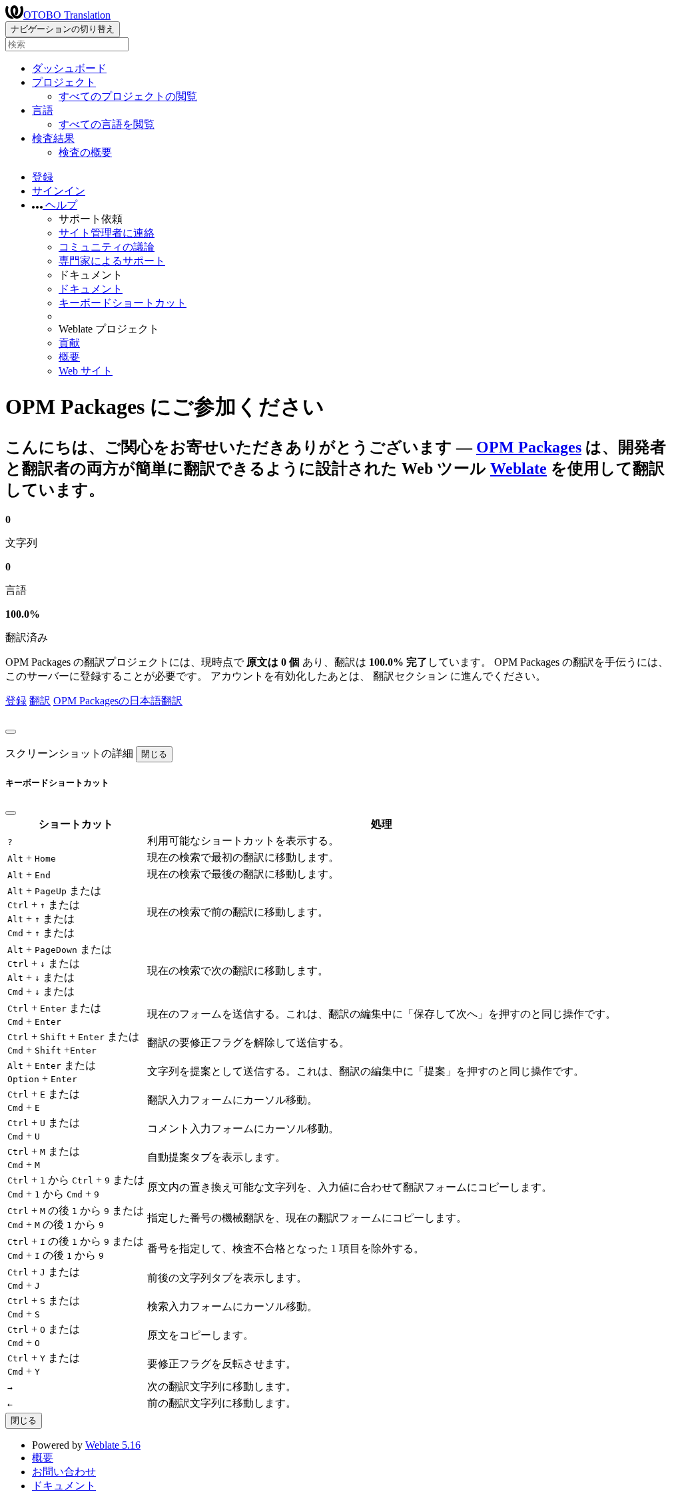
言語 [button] (42, 110)
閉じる (154, 754)
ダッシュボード (69, 68)
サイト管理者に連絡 (107, 233)
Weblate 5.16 (113, 1445)
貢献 (69, 343)
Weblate (518, 468)
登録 (42, 177)
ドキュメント (91, 289)
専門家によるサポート (112, 261)
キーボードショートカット (122, 303)
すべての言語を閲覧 (107, 124)
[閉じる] (10, 732)
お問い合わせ (64, 1471)
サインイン (58, 191)
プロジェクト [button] (64, 82)
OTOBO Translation (67, 15)
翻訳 (40, 700)
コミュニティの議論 (107, 247)
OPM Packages (528, 447)
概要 (69, 357)
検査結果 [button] (53, 138)
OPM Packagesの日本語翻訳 (117, 700)
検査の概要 (85, 152)
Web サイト (86, 370)
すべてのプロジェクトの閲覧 (128, 96)
